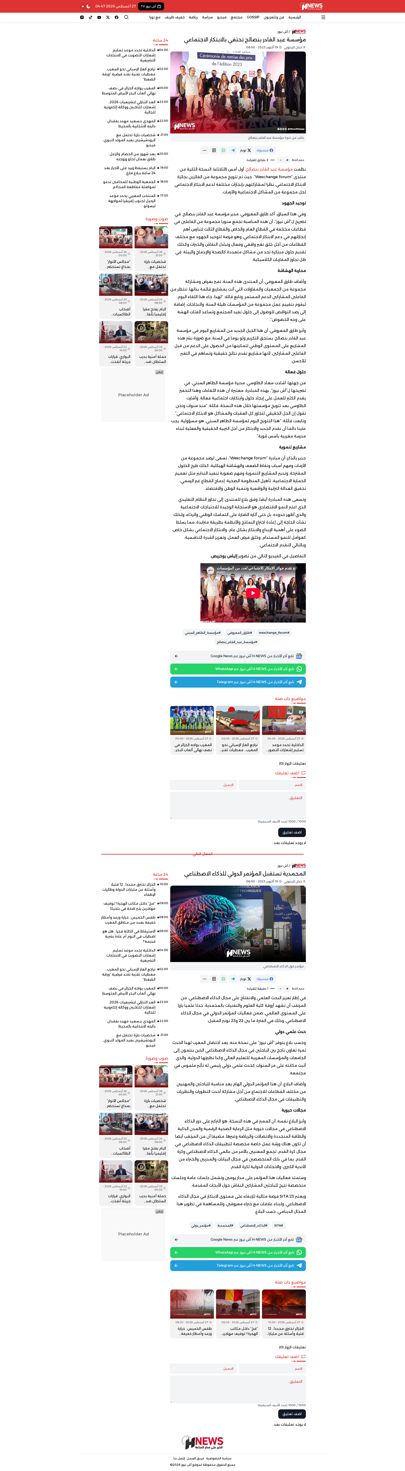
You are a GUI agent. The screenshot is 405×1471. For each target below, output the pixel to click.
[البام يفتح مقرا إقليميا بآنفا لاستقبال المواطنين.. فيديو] (151, 296)
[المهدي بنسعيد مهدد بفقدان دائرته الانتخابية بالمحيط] (133, 125)
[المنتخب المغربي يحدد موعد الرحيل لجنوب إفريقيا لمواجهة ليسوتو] (133, 202)
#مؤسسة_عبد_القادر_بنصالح (237, 642)
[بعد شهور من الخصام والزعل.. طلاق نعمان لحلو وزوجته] (133, 158)
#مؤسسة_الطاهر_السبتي (203, 633)
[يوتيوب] (99, 17)
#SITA (278, 1225)
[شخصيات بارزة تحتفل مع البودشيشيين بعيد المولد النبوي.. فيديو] (133, 141)
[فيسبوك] (116, 17)
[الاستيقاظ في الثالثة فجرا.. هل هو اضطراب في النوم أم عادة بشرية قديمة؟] (133, 937)
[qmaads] (203, 1443)
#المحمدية (225, 1225)
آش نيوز (283, 32)
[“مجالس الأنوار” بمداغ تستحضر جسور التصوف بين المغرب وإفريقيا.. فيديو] (115, 248)
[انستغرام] (82, 17)
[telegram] (233, 150)
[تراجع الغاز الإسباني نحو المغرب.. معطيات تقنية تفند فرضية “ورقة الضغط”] (238, 730)
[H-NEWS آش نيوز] (311, 6)
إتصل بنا (179, 1458)
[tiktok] (90, 17)
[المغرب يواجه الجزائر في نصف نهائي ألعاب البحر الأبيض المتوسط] (192, 730)
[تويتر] (108, 17)
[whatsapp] (223, 150)
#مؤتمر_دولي (201, 1225)
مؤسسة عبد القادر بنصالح (269, 169)
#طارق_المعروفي (239, 633)
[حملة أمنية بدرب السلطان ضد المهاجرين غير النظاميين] (151, 343)
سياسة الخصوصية (218, 1458)
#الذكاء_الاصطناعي (253, 1225)
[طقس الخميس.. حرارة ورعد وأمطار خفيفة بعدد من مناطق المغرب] (192, 1313)
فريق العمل (195, 1458)
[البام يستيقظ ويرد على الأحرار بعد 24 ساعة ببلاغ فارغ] (133, 172)
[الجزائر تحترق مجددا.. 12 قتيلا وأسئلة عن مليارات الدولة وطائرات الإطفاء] (284, 1313)
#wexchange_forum (274, 633)
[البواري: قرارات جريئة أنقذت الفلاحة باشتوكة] (115, 343)
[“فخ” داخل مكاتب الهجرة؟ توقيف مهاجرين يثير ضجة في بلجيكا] (238, 1313)
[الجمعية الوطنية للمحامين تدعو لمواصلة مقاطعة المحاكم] (133, 186)
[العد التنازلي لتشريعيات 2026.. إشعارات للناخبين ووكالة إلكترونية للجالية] (133, 108)
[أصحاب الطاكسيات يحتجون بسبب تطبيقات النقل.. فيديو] (115, 296)
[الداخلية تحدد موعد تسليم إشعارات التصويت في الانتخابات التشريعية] (284, 730)
